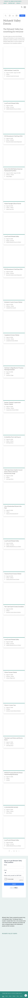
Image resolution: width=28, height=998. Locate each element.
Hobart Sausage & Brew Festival (12, 203)
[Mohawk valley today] (11, 7)
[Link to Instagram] (21, 995)
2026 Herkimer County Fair (11, 70)
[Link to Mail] (17, 995)
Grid (16, 15)
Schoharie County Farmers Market (13, 302)
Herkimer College (9, 375)
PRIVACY (18, 3)
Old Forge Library (9, 442)
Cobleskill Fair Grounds (11, 307)
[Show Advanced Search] (10, 15)
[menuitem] (12, 1)
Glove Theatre (9, 812)
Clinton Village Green (10, 678)
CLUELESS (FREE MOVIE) (11, 807)
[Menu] (24, 7)
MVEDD (8, 780)
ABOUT (5, 3)
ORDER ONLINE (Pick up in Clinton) (13, 108)
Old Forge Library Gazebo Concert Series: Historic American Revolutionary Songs (13, 471)
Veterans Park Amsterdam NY (12, 513)
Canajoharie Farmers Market (11, 335)
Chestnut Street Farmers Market (12, 573)
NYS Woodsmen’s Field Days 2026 (13, 136)
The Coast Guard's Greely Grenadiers (14, 606)
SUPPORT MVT (11, 3)
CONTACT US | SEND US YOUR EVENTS (12, 1)
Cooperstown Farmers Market (12, 409)
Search (22, 15)
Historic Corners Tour (10, 705)
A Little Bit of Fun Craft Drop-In (12, 437)
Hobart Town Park (10, 209)
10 (14, 851)
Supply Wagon (9, 176)
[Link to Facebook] (23, 995)
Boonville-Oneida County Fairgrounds (14, 141)
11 (16, 851)
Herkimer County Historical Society (13, 612)
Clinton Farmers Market (10, 672)
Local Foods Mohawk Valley (11, 103)
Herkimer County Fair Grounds (12, 76)
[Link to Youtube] (19, 995)
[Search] (21, 7)
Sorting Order (13, 15)
